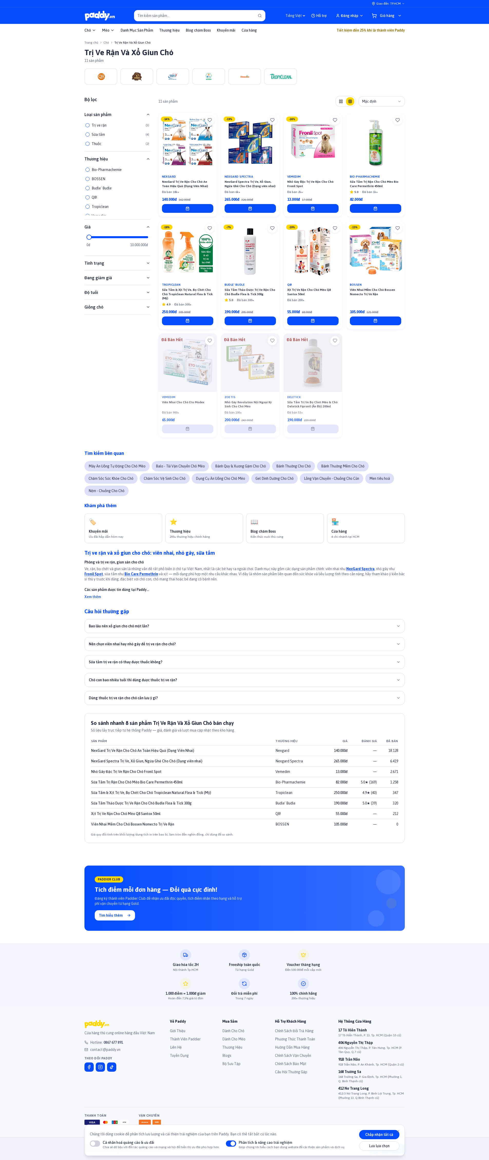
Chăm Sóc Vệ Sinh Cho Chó (165, 478)
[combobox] (382, 101)
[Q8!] (100, 76)
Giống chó (93, 307)
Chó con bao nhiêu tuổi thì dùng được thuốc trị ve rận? (133, 680)
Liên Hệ (176, 1047)
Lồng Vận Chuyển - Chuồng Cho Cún (331, 478)
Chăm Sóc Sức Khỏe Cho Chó (111, 478)
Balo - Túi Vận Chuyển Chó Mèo (180, 466)
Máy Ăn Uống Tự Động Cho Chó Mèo (117, 466)
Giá (87, 227)
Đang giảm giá (98, 277)
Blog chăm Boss (198, 30)
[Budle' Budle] (136, 76)
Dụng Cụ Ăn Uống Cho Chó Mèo (220, 478)
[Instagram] (100, 1067)
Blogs (226, 1055)
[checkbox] (87, 125)
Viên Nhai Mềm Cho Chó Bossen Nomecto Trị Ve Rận (132, 824)
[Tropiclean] (280, 76)
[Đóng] (397, 1131)
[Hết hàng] (187, 429)
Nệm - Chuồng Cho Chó (106, 491)
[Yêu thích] (209, 120)
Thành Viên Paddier (185, 1039)
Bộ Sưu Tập (231, 1064)
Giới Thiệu (177, 1031)
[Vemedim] (244, 76)
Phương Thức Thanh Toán (295, 1039)
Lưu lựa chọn (379, 1146)
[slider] (89, 237)
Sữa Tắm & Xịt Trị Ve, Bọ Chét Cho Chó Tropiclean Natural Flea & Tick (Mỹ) (151, 793)
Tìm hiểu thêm (111, 915)
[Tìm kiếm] (259, 15)
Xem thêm (92, 597)
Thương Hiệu (232, 1047)
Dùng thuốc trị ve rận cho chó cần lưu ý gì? (123, 698)
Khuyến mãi (226, 30)
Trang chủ (91, 42)
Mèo (105, 30)
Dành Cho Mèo (233, 1039)
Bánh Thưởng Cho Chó (293, 466)
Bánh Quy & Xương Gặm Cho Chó (240, 466)
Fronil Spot (93, 574)
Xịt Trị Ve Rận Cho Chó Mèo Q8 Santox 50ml (125, 814)
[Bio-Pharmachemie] (172, 76)
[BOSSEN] (208, 76)
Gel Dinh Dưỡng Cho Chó (274, 478)
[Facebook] (89, 1067)
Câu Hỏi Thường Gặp (291, 1072)
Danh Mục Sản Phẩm (137, 30)
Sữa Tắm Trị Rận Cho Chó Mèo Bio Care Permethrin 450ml (137, 782)
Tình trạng (94, 263)
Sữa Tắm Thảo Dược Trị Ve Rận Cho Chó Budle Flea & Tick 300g (141, 803)
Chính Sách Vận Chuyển (293, 1055)
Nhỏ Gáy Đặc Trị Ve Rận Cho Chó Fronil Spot (126, 772)
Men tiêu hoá (379, 478)
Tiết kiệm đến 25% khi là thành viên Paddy (371, 30)
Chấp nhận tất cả (379, 1135)
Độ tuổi (91, 292)
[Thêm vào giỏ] (187, 208)
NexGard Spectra (360, 569)
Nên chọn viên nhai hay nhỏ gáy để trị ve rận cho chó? (132, 644)
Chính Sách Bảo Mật (290, 1064)
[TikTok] (111, 1067)
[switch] (95, 1143)
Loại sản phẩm (97, 114)
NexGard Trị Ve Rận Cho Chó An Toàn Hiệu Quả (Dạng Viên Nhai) (142, 751)
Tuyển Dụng (179, 1055)
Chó (87, 30)
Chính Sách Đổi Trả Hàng (294, 1031)
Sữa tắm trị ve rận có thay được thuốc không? (125, 662)
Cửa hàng (249, 30)
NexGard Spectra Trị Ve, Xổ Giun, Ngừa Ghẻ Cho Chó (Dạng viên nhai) (146, 761)
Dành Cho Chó (233, 1031)
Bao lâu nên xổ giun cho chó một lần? (119, 626)
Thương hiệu (169, 30)
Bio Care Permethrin (141, 574)
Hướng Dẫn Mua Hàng (292, 1047)
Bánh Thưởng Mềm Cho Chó (343, 466)
